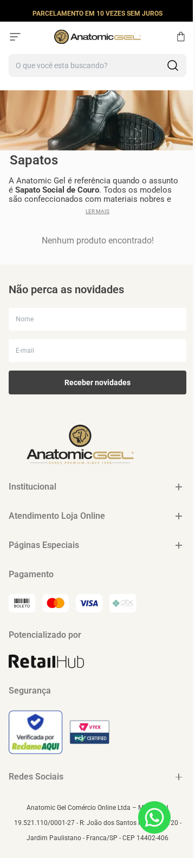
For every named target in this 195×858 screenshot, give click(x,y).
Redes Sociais (36, 776)
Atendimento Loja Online (57, 516)
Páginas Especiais (44, 545)
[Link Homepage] (97, 37)
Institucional (32, 486)
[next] (183, 13)
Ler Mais (97, 211)
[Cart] (181, 36)
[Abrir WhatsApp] (154, 817)
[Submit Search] (173, 65)
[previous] (11, 13)
